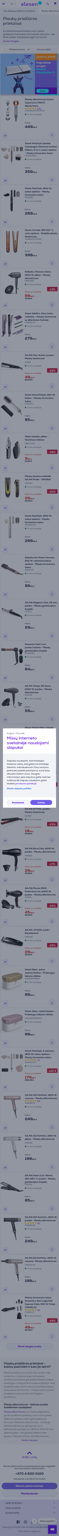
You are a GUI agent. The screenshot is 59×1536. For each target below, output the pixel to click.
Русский (20, 733)
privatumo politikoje (25, 783)
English (10, 733)
